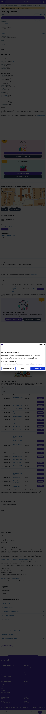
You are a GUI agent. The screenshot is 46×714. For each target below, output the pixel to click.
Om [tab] (40, 347)
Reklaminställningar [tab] (28, 347)
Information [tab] (17, 347)
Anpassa (22, 368)
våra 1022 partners (8, 354)
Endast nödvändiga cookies (8, 368)
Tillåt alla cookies (37, 368)
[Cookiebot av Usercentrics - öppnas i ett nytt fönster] (39, 344)
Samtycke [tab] (6, 347)
